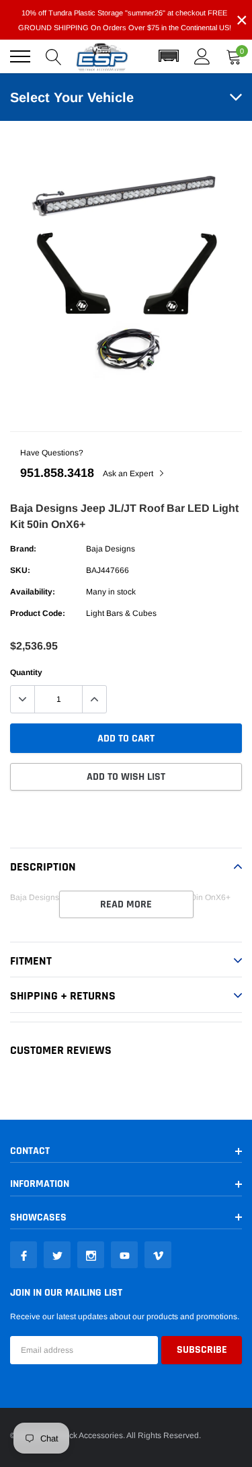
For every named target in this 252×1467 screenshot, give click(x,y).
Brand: (23, 548)
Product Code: (37, 613)
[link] (23, 1254)
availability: (32, 591)
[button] (169, 56)
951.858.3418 (57, 473)
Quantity (26, 672)
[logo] (102, 56)
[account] (202, 56)
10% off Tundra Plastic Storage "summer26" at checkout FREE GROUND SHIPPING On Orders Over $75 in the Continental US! (124, 20)
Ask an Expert (129, 473)
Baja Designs (110, 548)
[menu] (20, 56)
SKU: (20, 570)
